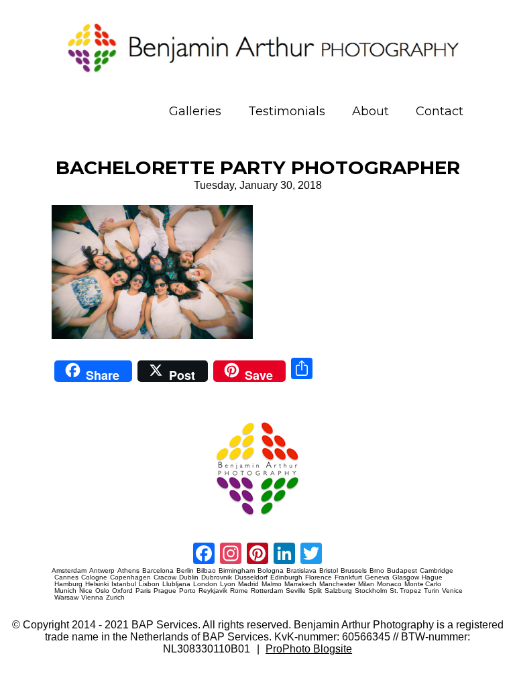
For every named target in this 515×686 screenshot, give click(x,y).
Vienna (92, 597)
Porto (187, 591)
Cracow (165, 577)
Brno (376, 570)
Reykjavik (212, 591)
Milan (366, 584)
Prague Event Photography (72, 416)
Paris (143, 591)
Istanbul (123, 584)
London (205, 584)
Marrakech (300, 584)
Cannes (66, 577)
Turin (431, 591)
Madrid (248, 584)
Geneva (377, 577)
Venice (452, 591)
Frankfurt (348, 577)
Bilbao (206, 570)
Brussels (354, 570)
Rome (239, 591)
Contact (439, 112)
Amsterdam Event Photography (75, 520)
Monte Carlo (422, 584)
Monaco (389, 584)
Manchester (337, 584)
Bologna (271, 570)
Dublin (188, 577)
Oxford (122, 591)
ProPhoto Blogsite (309, 649)
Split (315, 591)
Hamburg (68, 584)
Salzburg (338, 591)
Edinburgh (286, 577)
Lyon (227, 584)
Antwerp (102, 570)
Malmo (272, 584)
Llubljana (176, 584)
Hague (432, 577)
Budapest (402, 570)
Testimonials (286, 112)
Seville (296, 591)
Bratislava (301, 570)
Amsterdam (69, 570)
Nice (86, 591)
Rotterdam (267, 591)
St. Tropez (405, 591)
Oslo (102, 591)
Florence (318, 577)
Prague (165, 591)
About (370, 112)
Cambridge (436, 570)
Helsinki (97, 584)
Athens (128, 570)
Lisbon (149, 584)
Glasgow (405, 577)
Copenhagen (130, 577)
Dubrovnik (216, 577)
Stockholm (371, 591)
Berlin (185, 570)
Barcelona (158, 570)
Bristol (328, 570)
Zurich (115, 597)
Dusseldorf (251, 577)
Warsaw (66, 597)
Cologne (94, 577)
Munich (65, 591)
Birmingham (237, 570)
